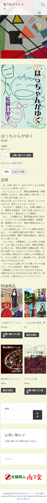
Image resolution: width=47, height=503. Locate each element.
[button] (41, 69)
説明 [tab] (7, 171)
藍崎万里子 (17, 163)
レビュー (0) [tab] (18, 171)
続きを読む (32, 334)
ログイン (9, 459)
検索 (7, 408)
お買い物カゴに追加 (21, 155)
